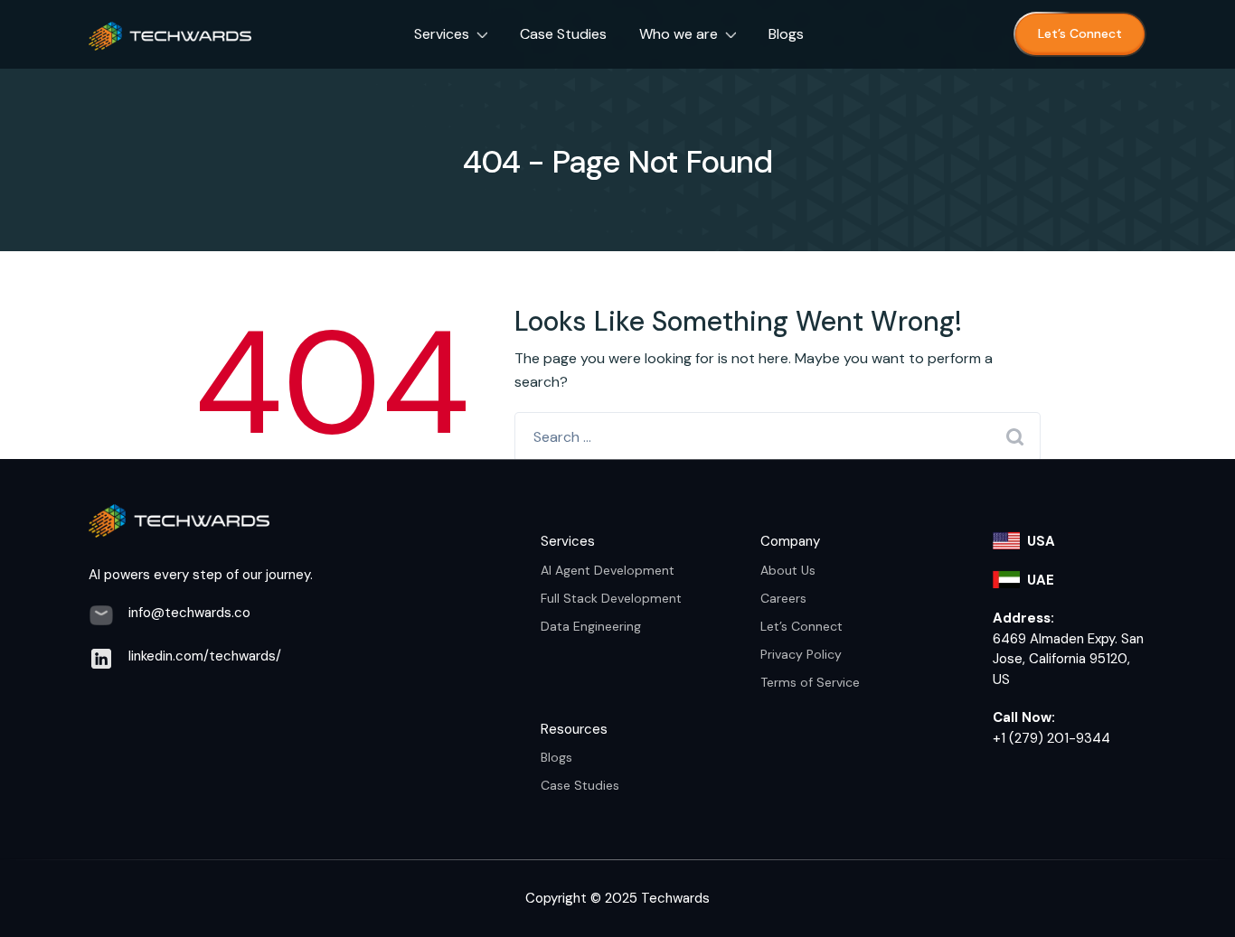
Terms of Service (810, 682)
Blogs (786, 33)
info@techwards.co (189, 613)
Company (790, 541)
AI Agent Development (607, 570)
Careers (783, 598)
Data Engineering (591, 626)
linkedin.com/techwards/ (204, 656)
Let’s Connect (1080, 33)
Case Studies (563, 33)
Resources (574, 729)
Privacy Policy (801, 654)
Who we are (678, 33)
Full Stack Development (611, 598)
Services (441, 33)
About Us (787, 570)
